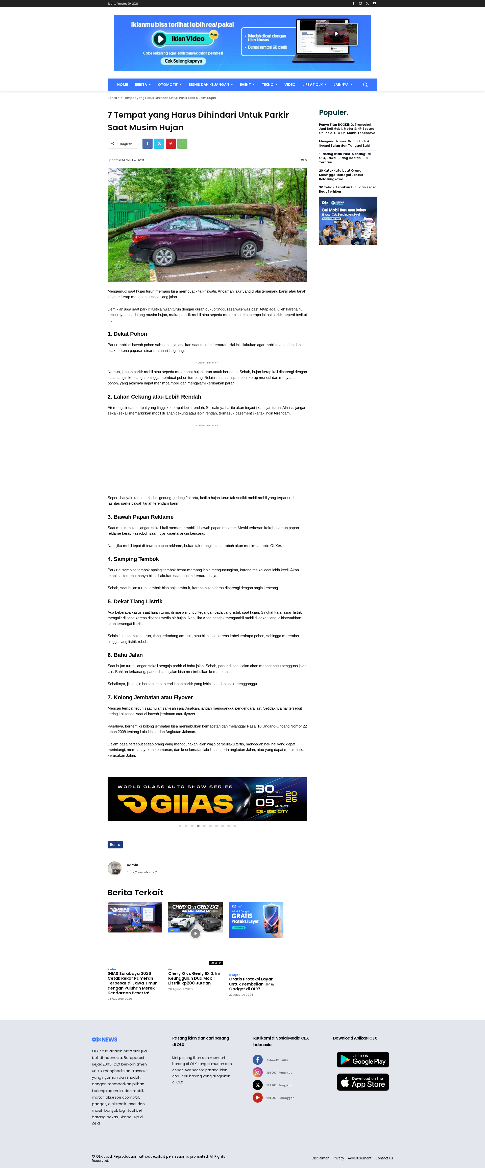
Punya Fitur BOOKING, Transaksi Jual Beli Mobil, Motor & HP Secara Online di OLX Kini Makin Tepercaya (347, 129)
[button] (365, 85)
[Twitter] (367, 4)
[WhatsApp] (182, 144)
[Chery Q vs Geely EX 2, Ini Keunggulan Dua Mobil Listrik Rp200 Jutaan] (195, 933)
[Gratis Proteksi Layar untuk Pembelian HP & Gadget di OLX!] (256, 936)
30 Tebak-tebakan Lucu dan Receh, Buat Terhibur (348, 189)
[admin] (115, 868)
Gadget (234, 975)
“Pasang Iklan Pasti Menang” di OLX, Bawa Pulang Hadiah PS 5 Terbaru (345, 158)
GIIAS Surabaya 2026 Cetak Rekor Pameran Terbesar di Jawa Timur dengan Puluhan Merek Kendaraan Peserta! (132, 983)
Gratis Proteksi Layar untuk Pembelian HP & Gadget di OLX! (251, 984)
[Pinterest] (171, 144)
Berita (112, 98)
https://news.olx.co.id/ (142, 872)
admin (116, 160)
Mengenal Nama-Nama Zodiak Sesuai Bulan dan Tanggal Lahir (345, 143)
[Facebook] (353, 4)
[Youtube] (374, 4)
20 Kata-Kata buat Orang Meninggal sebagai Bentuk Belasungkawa (341, 175)
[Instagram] (360, 4)
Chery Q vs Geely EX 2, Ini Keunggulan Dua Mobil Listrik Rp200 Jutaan (194, 978)
